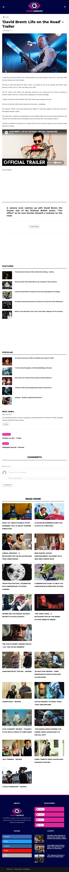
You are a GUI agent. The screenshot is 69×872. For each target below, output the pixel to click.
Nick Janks (6, 30)
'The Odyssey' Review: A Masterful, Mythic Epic (55, 856)
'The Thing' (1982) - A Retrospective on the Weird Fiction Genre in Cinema (47, 616)
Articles (6, 424)
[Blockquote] (17, 478)
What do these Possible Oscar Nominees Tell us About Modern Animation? (16, 526)
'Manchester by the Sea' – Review (17, 671)
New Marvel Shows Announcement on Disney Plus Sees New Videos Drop (48, 556)
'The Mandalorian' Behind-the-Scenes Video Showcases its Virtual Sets (48, 732)
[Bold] (10, 478)
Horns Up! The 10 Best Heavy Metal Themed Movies (33, 378)
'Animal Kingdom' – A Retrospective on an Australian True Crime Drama (17, 556)
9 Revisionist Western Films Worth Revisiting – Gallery (34, 272)
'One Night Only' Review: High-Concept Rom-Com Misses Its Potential (56, 847)
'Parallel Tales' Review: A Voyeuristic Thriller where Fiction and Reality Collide (56, 837)
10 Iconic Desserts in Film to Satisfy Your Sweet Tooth (34, 358)
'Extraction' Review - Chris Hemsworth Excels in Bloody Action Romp (47, 674)
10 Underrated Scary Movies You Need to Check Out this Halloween (39, 301)
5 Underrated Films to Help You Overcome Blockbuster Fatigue (37, 291)
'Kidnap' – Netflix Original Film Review (28, 397)
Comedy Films (34, 226)
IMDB (4, 170)
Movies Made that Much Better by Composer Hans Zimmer (36, 282)
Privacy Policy (18, 869)
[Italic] (12, 478)
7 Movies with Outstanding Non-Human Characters (33, 387)
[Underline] (15, 478)
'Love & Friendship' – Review (14, 787)
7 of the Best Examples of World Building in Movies (33, 368)
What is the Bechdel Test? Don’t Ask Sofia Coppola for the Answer (39, 311)
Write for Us (10, 869)
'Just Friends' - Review (12, 759)
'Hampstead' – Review (11, 702)
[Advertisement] (34, 185)
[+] (20, 478)
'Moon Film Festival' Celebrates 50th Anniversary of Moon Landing (16, 586)
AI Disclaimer (26, 869)
